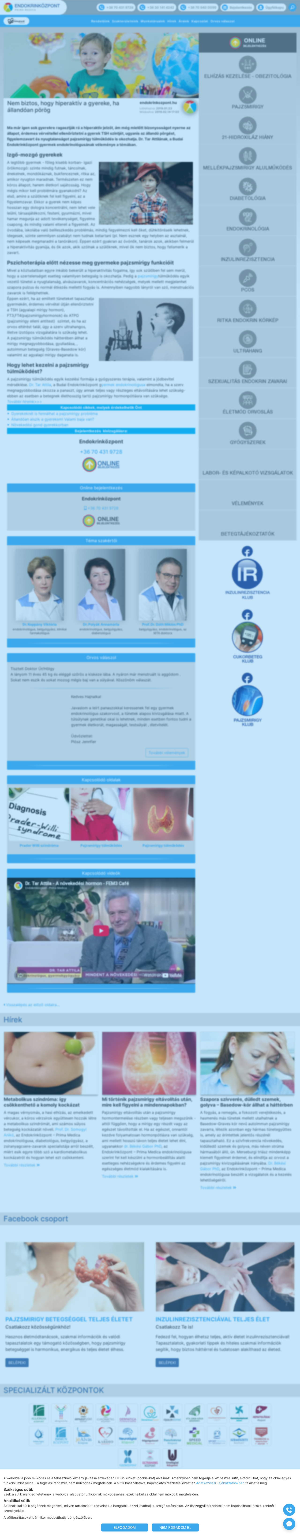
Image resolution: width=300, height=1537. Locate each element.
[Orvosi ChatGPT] (289, 1524)
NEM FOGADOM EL (175, 1527)
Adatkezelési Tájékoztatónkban (220, 1483)
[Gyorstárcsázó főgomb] (289, 1510)
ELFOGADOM (125, 1527)
